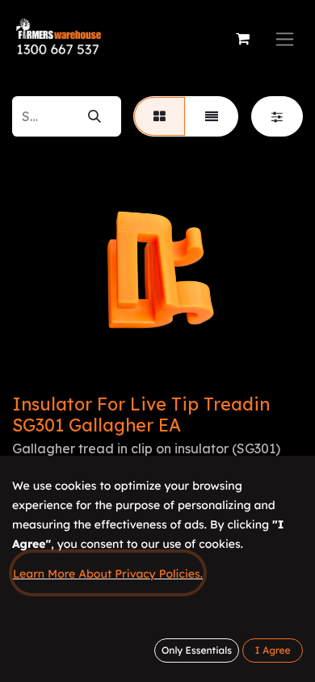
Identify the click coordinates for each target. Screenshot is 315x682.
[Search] (94, 116)
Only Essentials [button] (197, 650)
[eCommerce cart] (242, 39)
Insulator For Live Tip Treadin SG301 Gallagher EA (141, 414)
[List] (211, 116)
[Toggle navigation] (285, 39)
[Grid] (159, 116)
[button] (272, 650)
